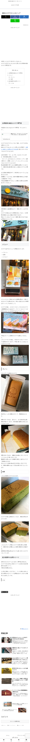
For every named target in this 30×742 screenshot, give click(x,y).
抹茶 (12, 79)
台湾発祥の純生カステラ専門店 (15, 73)
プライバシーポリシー (22, 735)
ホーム (7, 735)
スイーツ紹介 (5, 591)
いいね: (12, 83)
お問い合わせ (15, 737)
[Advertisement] (15, 44)
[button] (27, 394)
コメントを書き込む (15, 721)
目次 (13, 70)
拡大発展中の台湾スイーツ (15, 81)
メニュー (11, 75)
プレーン (13, 77)
